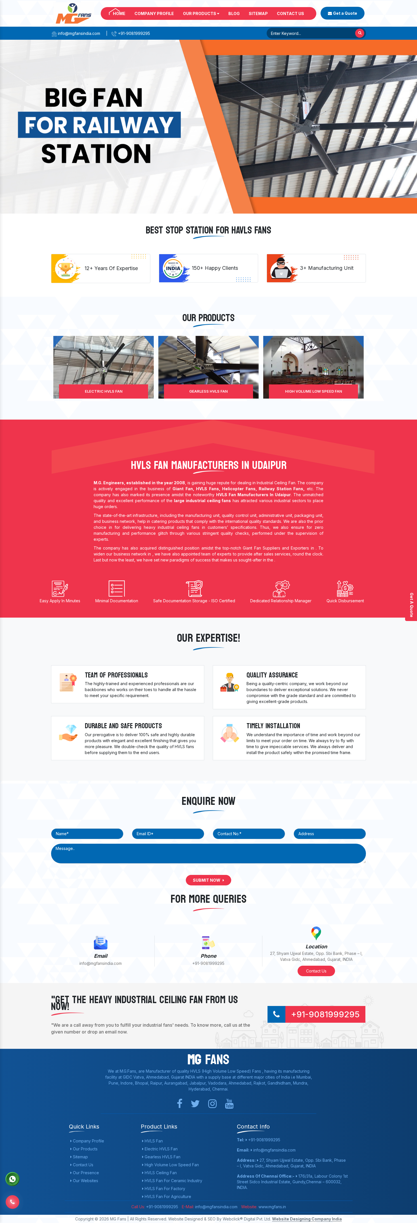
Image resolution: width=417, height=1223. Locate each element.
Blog (234, 13)
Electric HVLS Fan (161, 1148)
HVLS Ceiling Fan (313, 391)
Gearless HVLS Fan (103, 391)
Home (119, 13)
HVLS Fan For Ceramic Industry (173, 1180)
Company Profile (154, 13)
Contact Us (290, 13)
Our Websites (85, 1180)
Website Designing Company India (307, 1218)
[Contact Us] (12, 1201)
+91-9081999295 (133, 33)
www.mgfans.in (271, 1206)
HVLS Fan (153, 1140)
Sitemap (258, 13)
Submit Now (207, 880)
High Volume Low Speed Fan (208, 391)
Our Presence (85, 1172)
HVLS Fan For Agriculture (167, 1196)
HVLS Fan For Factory (164, 1188)
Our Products (200, 13)
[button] (31, 127)
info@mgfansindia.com (78, 33)
